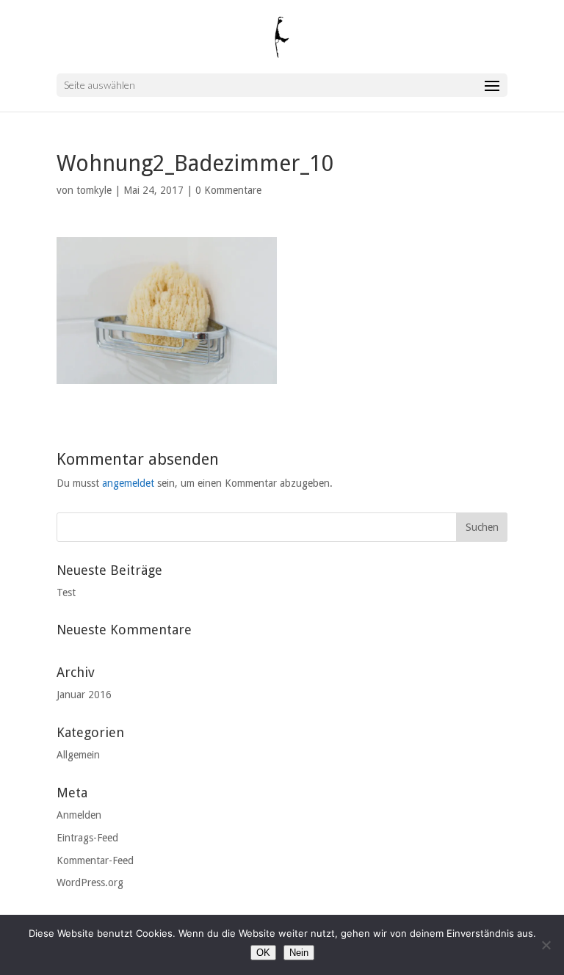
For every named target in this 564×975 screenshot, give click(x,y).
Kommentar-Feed (95, 860)
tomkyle (94, 190)
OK (263, 952)
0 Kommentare (228, 190)
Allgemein (78, 755)
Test (66, 592)
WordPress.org (90, 882)
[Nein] (545, 945)
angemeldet (128, 483)
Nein (298, 952)
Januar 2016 (84, 694)
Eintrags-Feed (87, 838)
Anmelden (79, 815)
